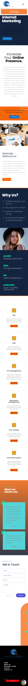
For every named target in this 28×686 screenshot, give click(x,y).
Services (7, 668)
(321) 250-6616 (14, 12)
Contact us (8, 670)
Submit (20, 595)
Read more (6, 179)
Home (6, 663)
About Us (7, 664)
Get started (7, 38)
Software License (10, 666)
